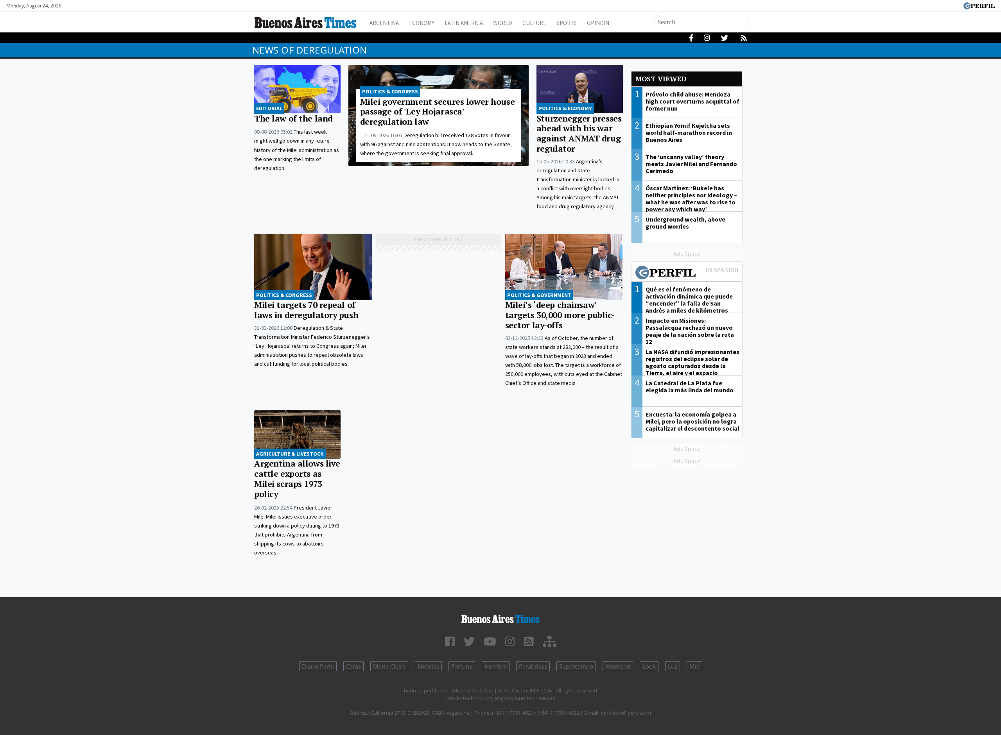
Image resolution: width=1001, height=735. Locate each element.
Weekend (617, 666)
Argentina (384, 23)
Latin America (464, 23)
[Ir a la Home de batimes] (500, 617)
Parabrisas (533, 666)
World (502, 23)
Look (649, 666)
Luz (672, 666)
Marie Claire (389, 666)
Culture (534, 23)
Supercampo (576, 666)
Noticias (428, 666)
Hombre (495, 666)
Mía (694, 666)
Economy (421, 23)
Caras (353, 666)
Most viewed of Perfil (687, 273)
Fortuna (461, 666)
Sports (566, 23)
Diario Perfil (318, 666)
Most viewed (660, 78)
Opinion (598, 23)
